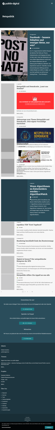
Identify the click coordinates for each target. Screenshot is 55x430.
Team (3, 397)
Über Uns (4, 388)
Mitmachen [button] (28, 338)
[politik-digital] (10, 3)
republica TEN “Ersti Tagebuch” (29, 225)
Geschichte (5, 407)
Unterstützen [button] (28, 309)
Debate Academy (5, 350)
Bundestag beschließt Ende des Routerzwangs (35, 241)
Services (4, 395)
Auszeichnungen (6, 410)
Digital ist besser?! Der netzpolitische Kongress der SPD (31, 260)
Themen (3, 356)
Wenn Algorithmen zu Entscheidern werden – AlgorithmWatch (40, 190)
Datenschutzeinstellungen (6, 427)
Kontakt (27, 417)
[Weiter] (52, 292)
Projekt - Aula (4, 379)
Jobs (27, 421)
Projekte (3, 371)
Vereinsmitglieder (6, 399)
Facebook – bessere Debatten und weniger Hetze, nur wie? (40, 41)
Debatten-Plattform (5, 375)
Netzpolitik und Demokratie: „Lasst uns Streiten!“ (32, 87)
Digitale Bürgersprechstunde (7, 377)
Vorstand (4, 403)
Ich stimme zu (49, 427)
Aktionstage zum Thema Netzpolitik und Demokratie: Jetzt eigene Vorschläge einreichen (33, 121)
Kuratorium (5, 401)
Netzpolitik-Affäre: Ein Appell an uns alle (33, 275)
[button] (52, 3)
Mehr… (3, 367)
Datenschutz (28, 420)
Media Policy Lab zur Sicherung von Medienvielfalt (31, 143)
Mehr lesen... (20, 113)
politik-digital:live (5, 352)
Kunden (3, 381)
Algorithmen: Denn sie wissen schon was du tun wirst (34, 161)
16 (32, 291)
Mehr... (31, 76)
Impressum (27, 418)
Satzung (4, 405)
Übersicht (4, 393)
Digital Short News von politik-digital (10, 360)
